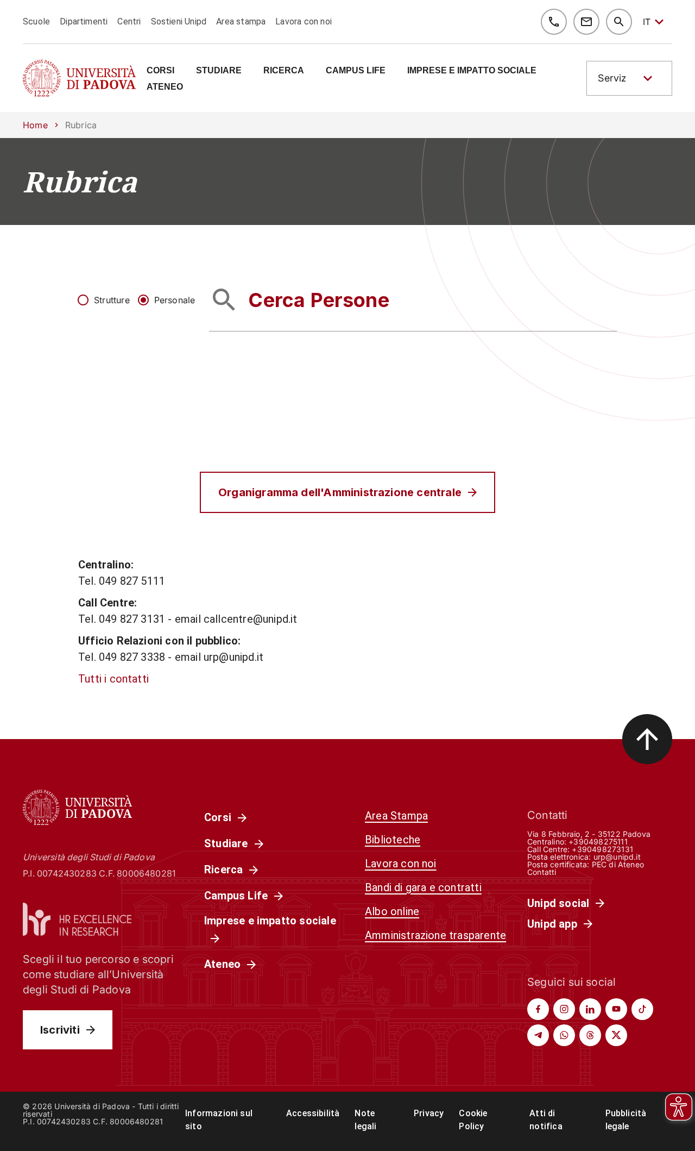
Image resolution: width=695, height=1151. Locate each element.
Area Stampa (396, 815)
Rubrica (80, 181)
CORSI (160, 70)
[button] (629, 78)
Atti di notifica (546, 1119)
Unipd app (552, 923)
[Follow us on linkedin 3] (590, 1009)
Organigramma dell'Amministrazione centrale (340, 492)
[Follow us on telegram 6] (538, 1035)
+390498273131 (602, 849)
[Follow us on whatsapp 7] (564, 1035)
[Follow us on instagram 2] (564, 1009)
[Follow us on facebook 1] (538, 1009)
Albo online (392, 911)
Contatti (542, 872)
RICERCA (283, 70)
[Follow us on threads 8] (590, 1035)
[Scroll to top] (647, 739)
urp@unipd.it (617, 856)
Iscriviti (60, 1029)
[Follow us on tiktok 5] (642, 1009)
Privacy (429, 1113)
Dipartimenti (84, 21)
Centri (129, 21)
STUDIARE (219, 70)
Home (35, 125)
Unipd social (558, 903)
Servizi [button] (613, 78)
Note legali (365, 1119)
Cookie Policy (473, 1119)
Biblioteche (392, 839)
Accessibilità (312, 1113)
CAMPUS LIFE (356, 70)
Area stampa (241, 21)
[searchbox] (413, 299)
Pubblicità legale (626, 1119)
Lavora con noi (303, 21)
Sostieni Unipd (179, 21)
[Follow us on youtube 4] (616, 1009)
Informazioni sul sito (218, 1119)
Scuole (36, 21)
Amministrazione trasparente (435, 935)
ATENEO (165, 87)
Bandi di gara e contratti (423, 887)
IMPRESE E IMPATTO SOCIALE (471, 70)
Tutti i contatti (113, 678)
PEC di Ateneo (618, 864)
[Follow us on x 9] (616, 1035)
